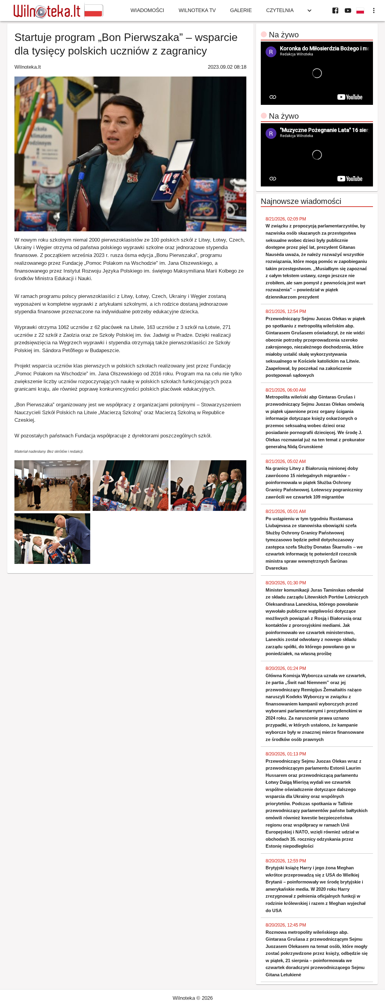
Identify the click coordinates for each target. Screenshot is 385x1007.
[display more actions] (373, 10)
